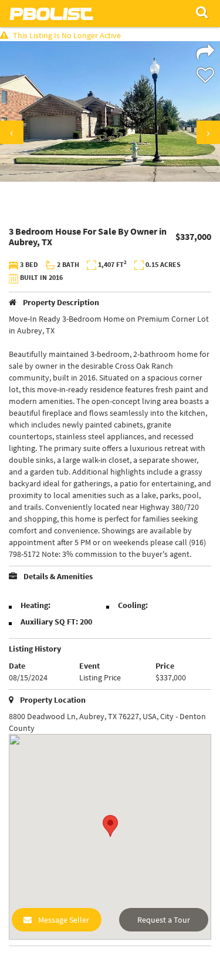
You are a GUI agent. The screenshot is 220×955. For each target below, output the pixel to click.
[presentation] (11, 132)
